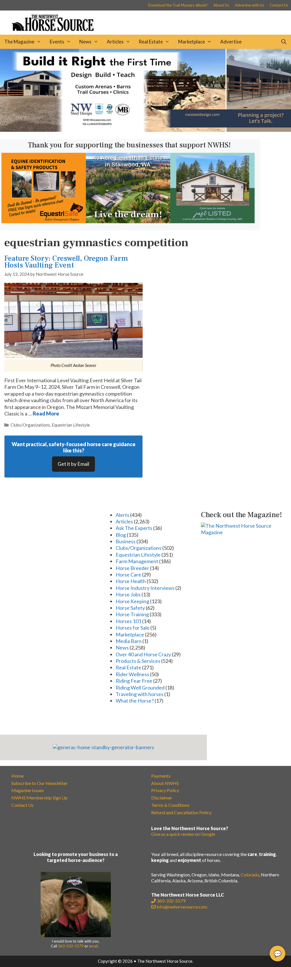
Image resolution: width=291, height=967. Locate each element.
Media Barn (129, 641)
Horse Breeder (132, 568)
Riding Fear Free (134, 681)
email (93, 946)
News (85, 42)
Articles (115, 42)
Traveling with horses (139, 694)
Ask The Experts (134, 528)
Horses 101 (128, 621)
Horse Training (132, 614)
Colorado (250, 874)
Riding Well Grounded (140, 687)
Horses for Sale (132, 628)
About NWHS (165, 783)
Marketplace (191, 42)
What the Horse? (135, 700)
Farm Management (137, 561)
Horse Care (128, 574)
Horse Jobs (128, 594)
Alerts (122, 515)
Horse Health (131, 581)
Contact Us (279, 5)
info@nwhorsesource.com (182, 906)
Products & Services (138, 661)
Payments (161, 775)
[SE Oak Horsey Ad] (212, 221)
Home (17, 775)
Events (57, 42)
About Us (221, 5)
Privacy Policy (165, 790)
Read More (46, 413)
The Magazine (19, 42)
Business (126, 541)
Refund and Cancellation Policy (181, 812)
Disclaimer (161, 797)
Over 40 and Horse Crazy (143, 654)
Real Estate (151, 42)
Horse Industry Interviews (145, 588)
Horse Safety (130, 608)
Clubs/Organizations (30, 424)
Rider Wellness (132, 674)
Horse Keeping (132, 601)
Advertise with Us (249, 5)
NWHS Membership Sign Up (39, 797)
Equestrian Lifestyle (71, 424)
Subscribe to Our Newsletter (39, 783)
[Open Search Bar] (283, 42)
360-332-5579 (71, 946)
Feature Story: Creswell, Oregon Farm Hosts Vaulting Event (66, 262)
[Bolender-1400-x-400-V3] (145, 130)
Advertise (231, 42)
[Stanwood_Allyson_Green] (128, 221)
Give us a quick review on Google (183, 834)
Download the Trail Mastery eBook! (178, 5)
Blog (121, 535)
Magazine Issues (27, 790)
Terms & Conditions (170, 805)
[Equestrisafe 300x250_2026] (43, 221)
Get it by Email (73, 464)
